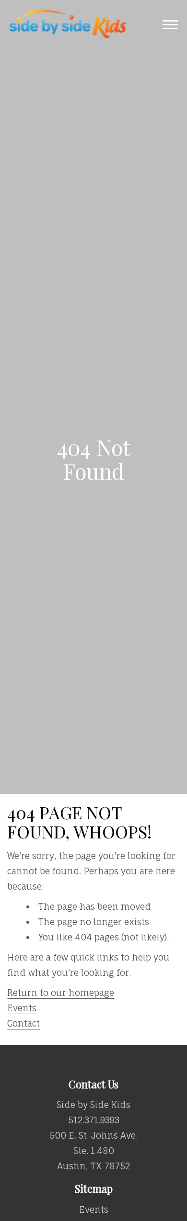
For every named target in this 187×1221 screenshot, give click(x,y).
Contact (23, 1023)
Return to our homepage (60, 992)
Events (21, 1008)
